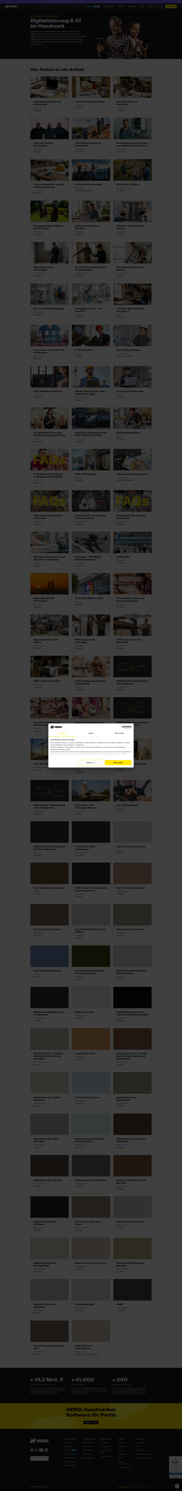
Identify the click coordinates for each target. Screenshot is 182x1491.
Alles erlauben (118, 762)
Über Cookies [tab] (119, 733)
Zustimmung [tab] (62, 733)
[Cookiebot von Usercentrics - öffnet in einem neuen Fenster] (123, 727)
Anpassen (89, 762)
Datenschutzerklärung (58, 756)
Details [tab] (91, 733)
